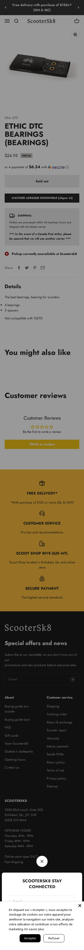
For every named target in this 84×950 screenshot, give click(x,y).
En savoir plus (34, 929)
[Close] (79, 905)
